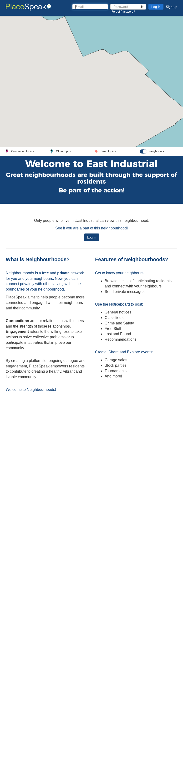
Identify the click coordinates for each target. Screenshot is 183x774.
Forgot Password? (123, 11)
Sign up (171, 7)
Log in (156, 7)
